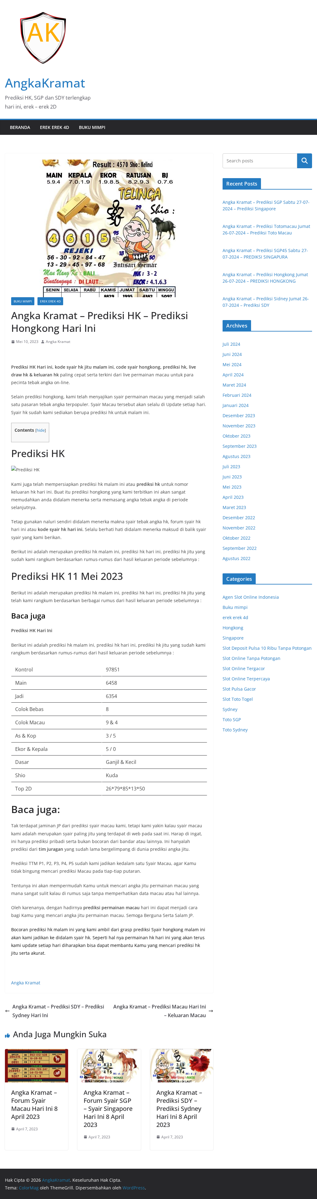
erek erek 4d (54, 127)
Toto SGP (232, 719)
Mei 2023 (232, 487)
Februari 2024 (237, 395)
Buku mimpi (92, 127)
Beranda (20, 127)
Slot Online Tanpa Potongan (251, 658)
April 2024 (233, 375)
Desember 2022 (239, 517)
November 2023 (239, 426)
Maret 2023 (234, 507)
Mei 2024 (232, 364)
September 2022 (240, 548)
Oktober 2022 (236, 538)
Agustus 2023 (236, 456)
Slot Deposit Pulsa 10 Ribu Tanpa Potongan (267, 648)
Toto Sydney (235, 730)
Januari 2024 (236, 405)
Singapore (233, 638)
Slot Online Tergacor (244, 668)
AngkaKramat (45, 82)
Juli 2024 (231, 344)
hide (41, 430)
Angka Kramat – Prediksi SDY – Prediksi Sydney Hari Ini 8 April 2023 (179, 1108)
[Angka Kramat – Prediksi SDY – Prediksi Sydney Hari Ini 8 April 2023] (181, 1053)
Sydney (230, 709)
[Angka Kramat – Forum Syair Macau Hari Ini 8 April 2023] (36, 1053)
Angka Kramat (58, 341)
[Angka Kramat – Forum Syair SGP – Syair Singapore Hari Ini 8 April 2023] (109, 1053)
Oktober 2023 (236, 436)
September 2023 (240, 446)
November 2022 (239, 528)
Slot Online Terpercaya (246, 679)
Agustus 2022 (236, 558)
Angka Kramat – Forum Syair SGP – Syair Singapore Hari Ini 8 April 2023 (108, 1108)
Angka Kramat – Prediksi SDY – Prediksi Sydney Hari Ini (58, 1011)
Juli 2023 (231, 466)
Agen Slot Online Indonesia (251, 597)
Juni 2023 (232, 477)
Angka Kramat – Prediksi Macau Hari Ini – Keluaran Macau (159, 1011)
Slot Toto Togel (238, 699)
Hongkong (233, 628)
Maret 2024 (234, 385)
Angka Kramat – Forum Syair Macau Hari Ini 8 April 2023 (34, 1104)
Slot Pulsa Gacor (239, 689)
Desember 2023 (239, 415)
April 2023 (233, 497)
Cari (304, 160)
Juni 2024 (232, 354)
